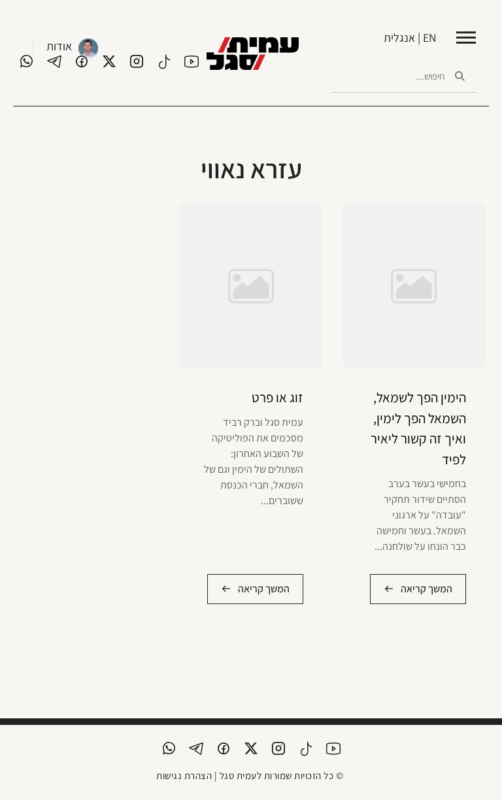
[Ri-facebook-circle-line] (82, 61)
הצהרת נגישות (184, 775)
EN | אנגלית (410, 37)
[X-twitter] (109, 61)
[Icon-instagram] (136, 61)
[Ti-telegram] (54, 61)
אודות (59, 46)
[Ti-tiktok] (164, 61)
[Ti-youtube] (191, 61)
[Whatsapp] (27, 61)
